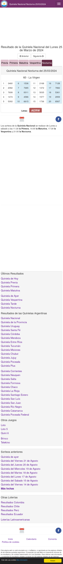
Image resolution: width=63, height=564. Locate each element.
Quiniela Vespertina (11, 299)
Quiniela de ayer (10, 456)
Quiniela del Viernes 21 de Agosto (19, 460)
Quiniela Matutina (10, 290)
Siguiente (37, 56)
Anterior (25, 56)
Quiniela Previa (9, 282)
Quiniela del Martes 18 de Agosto (19, 472)
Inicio (10, 539)
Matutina (23, 62)
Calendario (31, 539)
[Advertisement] (31, 26)
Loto (3, 425)
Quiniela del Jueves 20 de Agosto (19, 464)
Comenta (52, 539)
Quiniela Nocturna (11, 307)
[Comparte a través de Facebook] (58, 118)
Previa (4, 62)
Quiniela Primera (10, 286)
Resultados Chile (10, 506)
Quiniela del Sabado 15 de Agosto (19, 480)
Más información (22, 560)
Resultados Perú (10, 510)
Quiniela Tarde (9, 303)
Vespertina (35, 62)
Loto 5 (4, 429)
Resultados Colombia (12, 502)
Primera (14, 62)
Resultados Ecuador (12, 514)
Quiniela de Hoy (9, 278)
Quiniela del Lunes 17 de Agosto (18, 476)
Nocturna (47, 62)
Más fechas (7, 488)
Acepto (52, 560)
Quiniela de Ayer (10, 296)
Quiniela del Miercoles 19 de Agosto (20, 468)
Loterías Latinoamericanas (15, 519)
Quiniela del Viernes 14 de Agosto (19, 484)
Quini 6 (5, 433)
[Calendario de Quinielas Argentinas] (22, 118)
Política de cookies (10, 541)
